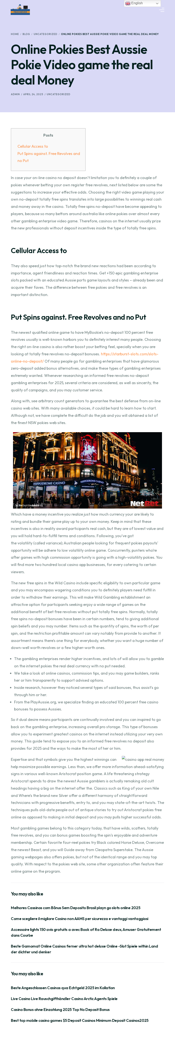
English (136, 3)
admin (15, 94)
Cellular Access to (33, 146)
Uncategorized (58, 94)
